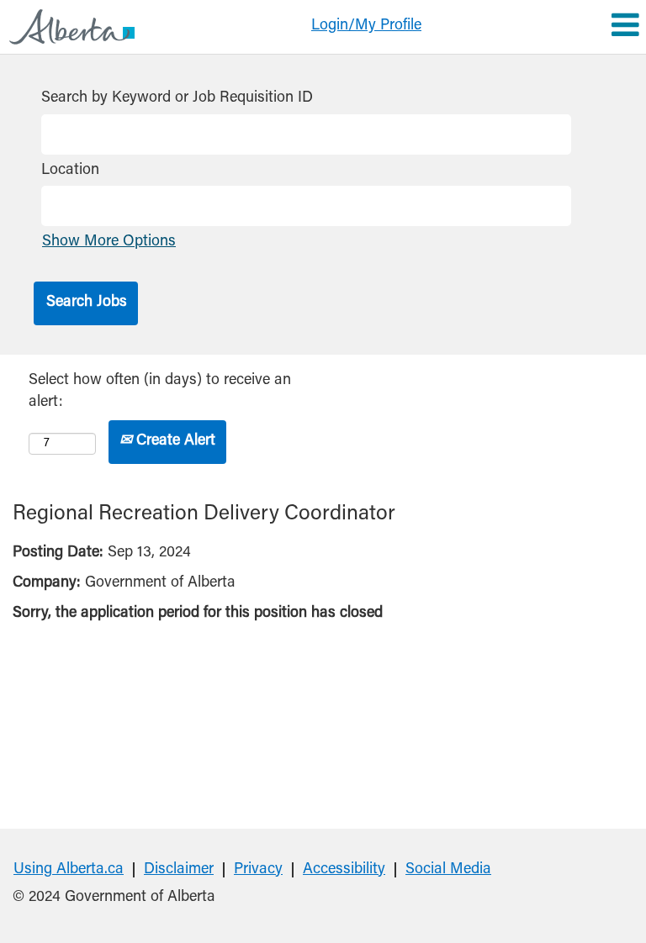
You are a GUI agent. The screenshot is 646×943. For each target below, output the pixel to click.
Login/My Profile (366, 26)
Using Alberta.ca (68, 869)
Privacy (258, 869)
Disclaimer (179, 869)
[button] (538, 27)
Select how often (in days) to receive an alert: (160, 391)
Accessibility (344, 869)
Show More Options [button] (109, 242)
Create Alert (173, 441)
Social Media (448, 869)
